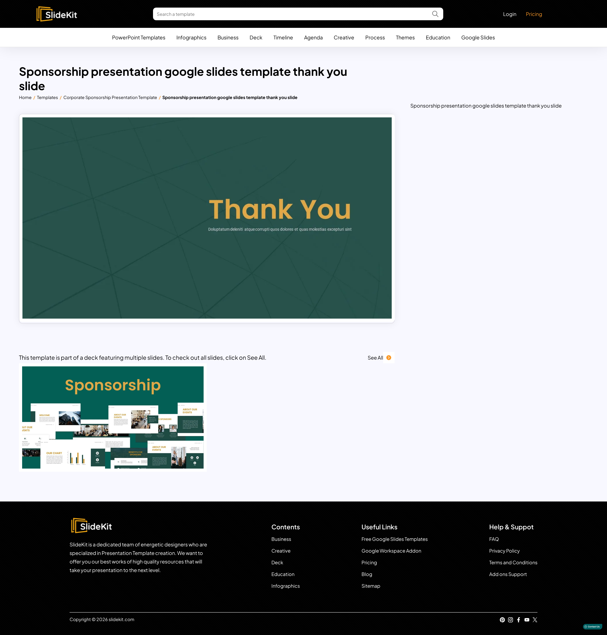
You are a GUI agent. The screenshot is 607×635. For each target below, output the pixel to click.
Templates (47, 97)
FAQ (494, 539)
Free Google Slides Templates (395, 539)
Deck (256, 37)
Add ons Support (508, 574)
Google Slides (478, 37)
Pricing (534, 14)
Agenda (313, 37)
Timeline (283, 37)
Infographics (191, 37)
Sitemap (371, 586)
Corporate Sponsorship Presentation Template (110, 97)
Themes (405, 37)
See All (375, 357)
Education (438, 37)
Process (375, 37)
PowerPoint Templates (138, 37)
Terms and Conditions (513, 562)
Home (25, 97)
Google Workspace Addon (391, 551)
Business (228, 37)
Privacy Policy (504, 551)
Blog (367, 574)
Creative (344, 37)
